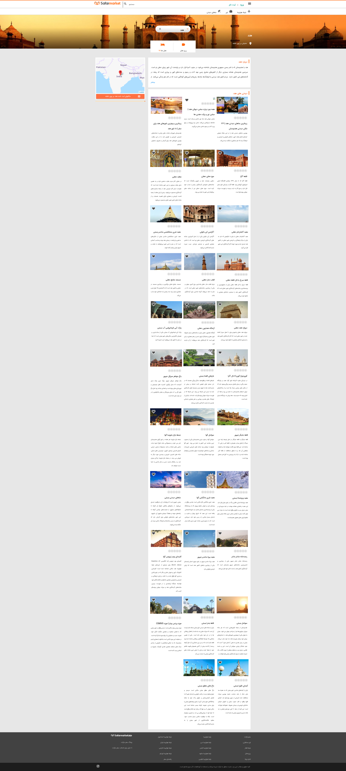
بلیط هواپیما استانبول (165, 737)
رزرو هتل (248, 753)
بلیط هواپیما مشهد (205, 753)
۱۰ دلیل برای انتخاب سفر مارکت (122, 748)
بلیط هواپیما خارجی (165, 748)
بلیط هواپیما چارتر (166, 742)
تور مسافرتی (247, 742)
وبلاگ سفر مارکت (126, 742)
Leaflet (141, 92)
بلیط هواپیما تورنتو (166, 753)
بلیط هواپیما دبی (205, 742)
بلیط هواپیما (207, 737)
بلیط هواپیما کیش (205, 748)
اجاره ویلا (248, 759)
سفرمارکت (247, 737)
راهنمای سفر (168, 759)
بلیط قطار (248, 748)
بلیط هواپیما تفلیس (205, 759)
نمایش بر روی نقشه (240, 43)
